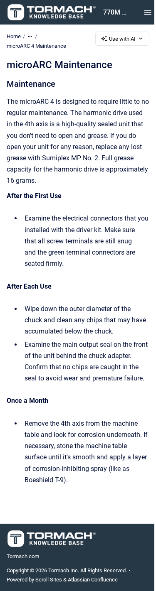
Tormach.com (23, 556)
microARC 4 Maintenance (36, 46)
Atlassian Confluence (93, 579)
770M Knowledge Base (115, 12)
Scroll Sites (48, 579)
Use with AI (122, 39)
